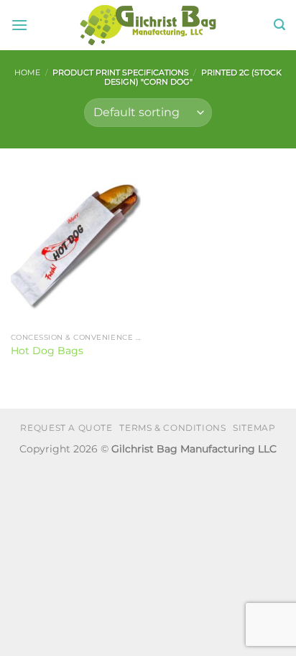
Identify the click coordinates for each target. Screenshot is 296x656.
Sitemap (254, 427)
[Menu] (19, 24)
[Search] (279, 25)
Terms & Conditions (172, 427)
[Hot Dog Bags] (76, 247)
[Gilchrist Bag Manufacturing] (148, 25)
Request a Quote (66, 427)
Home (27, 72)
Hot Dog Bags (47, 350)
